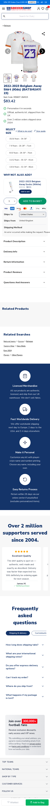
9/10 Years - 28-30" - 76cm (20, 153)
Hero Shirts (21, 346)
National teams (10, 341)
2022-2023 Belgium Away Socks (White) (30, 183)
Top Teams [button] (7, 762)
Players (6, 355)
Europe (21, 341)
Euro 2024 (8, 350)
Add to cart (25, 192)
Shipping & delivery (17, 633)
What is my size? (25, 131)
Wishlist (14, 802)
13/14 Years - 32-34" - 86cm (21, 167)
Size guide (41, 131)
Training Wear (9, 346)
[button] (21, 70)
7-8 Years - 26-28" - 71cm (20, 146)
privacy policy (35, 744)
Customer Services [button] (12, 784)
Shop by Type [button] (9, 776)
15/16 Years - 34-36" (18, 139)
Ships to (8, 214)
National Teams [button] (10, 769)
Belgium (7, 25)
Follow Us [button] (7, 791)
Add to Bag (38, 802)
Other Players (17, 355)
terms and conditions (20, 746)
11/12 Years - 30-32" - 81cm (21, 160)
